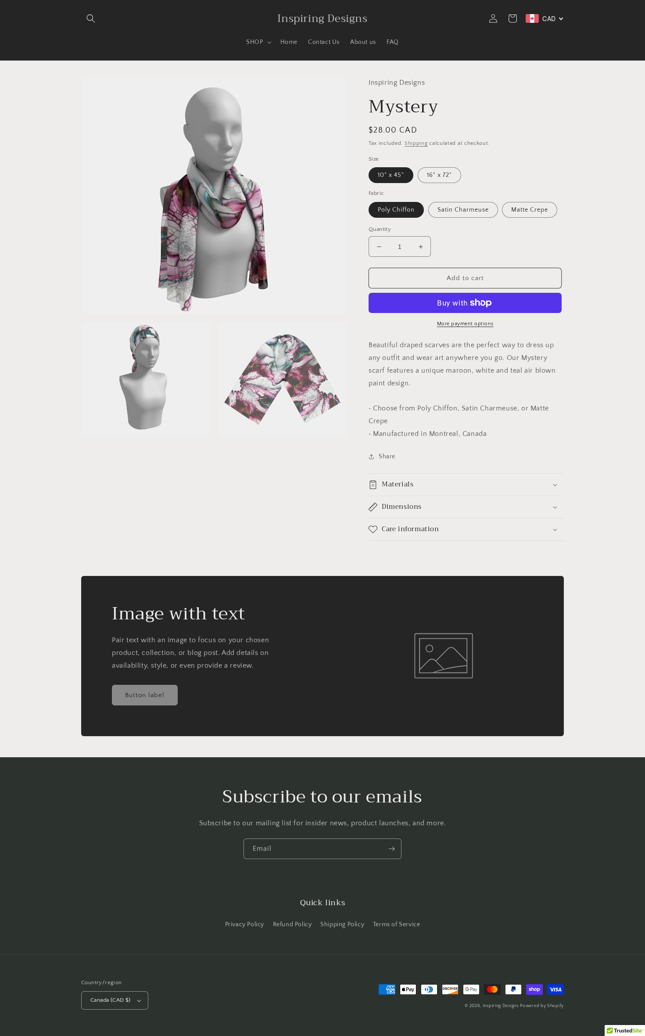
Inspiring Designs (501, 1006)
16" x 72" (439, 175)
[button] (90, 18)
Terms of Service (396, 924)
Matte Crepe (529, 209)
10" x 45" (391, 175)
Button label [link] (145, 695)
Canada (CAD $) (110, 1000)
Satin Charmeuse (463, 209)
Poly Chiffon (396, 209)
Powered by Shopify (542, 1006)
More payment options (465, 324)
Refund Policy (292, 924)
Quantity (380, 229)
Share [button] (387, 456)
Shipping (416, 143)
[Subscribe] (391, 848)
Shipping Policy (342, 924)
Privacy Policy (244, 924)
